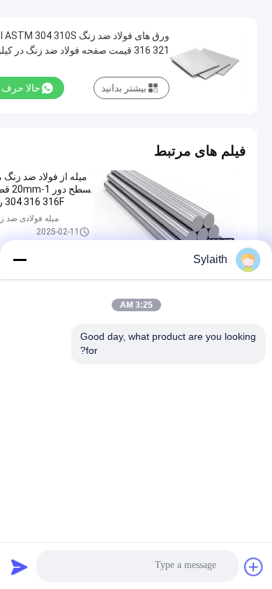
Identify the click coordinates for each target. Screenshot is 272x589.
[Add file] (254, 566)
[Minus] (19, 259)
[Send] (19, 566)
